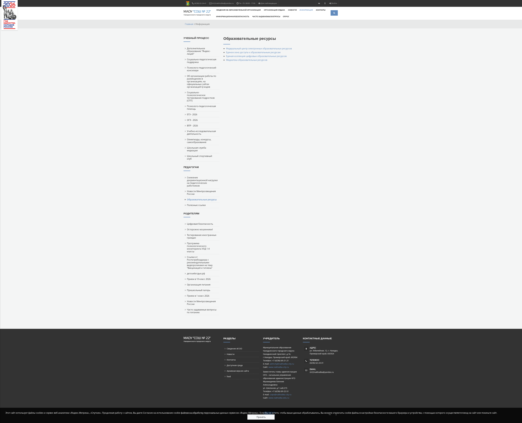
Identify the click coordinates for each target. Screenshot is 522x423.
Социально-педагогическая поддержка (201, 61)
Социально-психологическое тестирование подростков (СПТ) (201, 96)
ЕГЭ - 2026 (192, 114)
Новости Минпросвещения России (201, 192)
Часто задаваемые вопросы (266, 16)
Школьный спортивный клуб (199, 157)
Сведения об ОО (234, 348)
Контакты (320, 10)
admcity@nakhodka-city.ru (282, 364)
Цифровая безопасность (200, 223)
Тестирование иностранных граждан (201, 236)
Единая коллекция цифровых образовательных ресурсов (256, 56)
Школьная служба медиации (196, 149)
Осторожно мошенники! (200, 229)
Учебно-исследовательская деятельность (201, 132)
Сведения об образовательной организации (238, 10)
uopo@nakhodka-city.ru (280, 394)
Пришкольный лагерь (198, 290)
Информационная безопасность (233, 16)
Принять (261, 417)
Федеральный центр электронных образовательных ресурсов (259, 48)
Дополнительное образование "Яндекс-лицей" (198, 51)
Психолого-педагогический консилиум (201, 69)
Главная (189, 24)
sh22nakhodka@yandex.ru (322, 372)
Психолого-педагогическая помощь (201, 107)
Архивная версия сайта (238, 371)
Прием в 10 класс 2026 (199, 279)
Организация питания (198, 284)
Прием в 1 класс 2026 (198, 295)
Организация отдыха (274, 10)
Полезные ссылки (196, 205)
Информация (306, 10)
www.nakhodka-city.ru (279, 367)
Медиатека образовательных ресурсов (246, 59)
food (229, 376)
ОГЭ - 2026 (192, 120)
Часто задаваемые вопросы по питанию (201, 311)
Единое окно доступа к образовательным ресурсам (253, 52)
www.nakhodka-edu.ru (279, 397)
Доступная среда (235, 365)
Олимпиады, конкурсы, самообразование (199, 141)
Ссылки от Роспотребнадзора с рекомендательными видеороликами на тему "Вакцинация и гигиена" (199, 262)
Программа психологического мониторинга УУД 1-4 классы (198, 247)
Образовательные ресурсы (202, 199)
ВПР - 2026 (192, 125)
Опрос (286, 16)
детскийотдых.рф (196, 273)
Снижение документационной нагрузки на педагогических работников (202, 181)
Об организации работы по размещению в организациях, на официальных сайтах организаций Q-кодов (201, 81)
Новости (292, 10)
